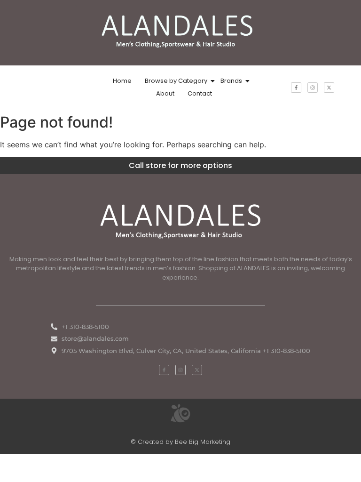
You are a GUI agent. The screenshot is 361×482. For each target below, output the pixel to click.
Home (122, 80)
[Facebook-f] (296, 87)
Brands (231, 80)
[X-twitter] (329, 87)
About (165, 93)
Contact (200, 93)
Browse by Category (176, 80)
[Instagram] (312, 87)
